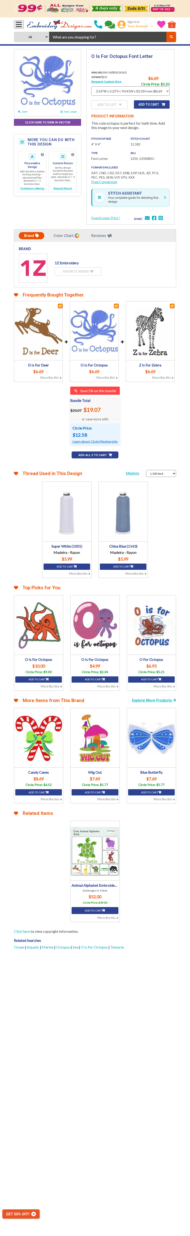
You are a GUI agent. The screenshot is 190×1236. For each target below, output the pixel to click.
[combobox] (107, 37)
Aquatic (33, 947)
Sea (76, 947)
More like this (49, 377)
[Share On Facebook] (154, 219)
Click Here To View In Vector (47, 122)
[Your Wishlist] (161, 24)
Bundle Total (80, 400)
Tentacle (117, 947)
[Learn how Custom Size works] (72, 154)
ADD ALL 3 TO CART (93, 455)
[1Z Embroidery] (33, 268)
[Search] (171, 37)
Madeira (132, 473)
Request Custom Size (106, 81)
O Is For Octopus (94, 947)
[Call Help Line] (98, 24)
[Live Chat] (110, 24)
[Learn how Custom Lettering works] (42, 154)
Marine (48, 947)
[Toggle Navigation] (19, 24)
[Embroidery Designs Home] (59, 24)
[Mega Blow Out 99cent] (95, 8)
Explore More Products (152, 700)
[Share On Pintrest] (160, 219)
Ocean (19, 947)
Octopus (63, 947)
